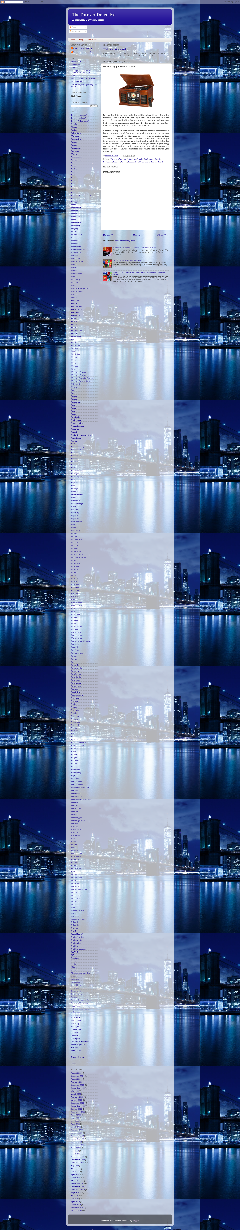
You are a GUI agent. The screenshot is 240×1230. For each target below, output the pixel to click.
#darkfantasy (76, 306)
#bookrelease (76, 211)
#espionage (76, 336)
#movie (74, 572)
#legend (74, 516)
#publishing (144, 162)
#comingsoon (77, 261)
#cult (73, 285)
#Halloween (76, 420)
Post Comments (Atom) (125, 241)
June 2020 (75, 1169)
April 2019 (75, 1202)
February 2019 (77, 1208)
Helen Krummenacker (83, 52)
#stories (74, 824)
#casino (74, 232)
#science (74, 749)
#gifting (74, 408)
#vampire (75, 886)
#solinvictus (76, 797)
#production (133, 162)
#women (74, 928)
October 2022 (76, 1109)
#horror (74, 453)
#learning (75, 513)
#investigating (77, 477)
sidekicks (74, 1036)
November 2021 (77, 1139)
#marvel (74, 542)
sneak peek (75, 1039)
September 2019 (78, 1190)
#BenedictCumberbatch (81, 196)
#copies (74, 264)
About (72, 39)
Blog (81, 39)
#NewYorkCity (77, 605)
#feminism (75, 354)
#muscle (74, 578)
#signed (74, 776)
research (74, 1033)
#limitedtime (76, 522)
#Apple (74, 154)
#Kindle (74, 492)
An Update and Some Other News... (128, 260)
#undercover (76, 877)
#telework (75, 850)
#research (75, 725)
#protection (76, 686)
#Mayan (74, 545)
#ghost (74, 396)
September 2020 (78, 1163)
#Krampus (75, 501)
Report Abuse (77, 1057)
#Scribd (74, 752)
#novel (124, 162)
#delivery (75, 312)
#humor (74, 462)
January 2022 (76, 1133)
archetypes (75, 976)
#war (73, 907)
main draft (75, 1018)
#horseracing (76, 456)
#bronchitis (76, 223)
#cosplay (74, 267)
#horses (74, 459)
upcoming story (78, 1045)
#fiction (74, 357)
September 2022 (78, 1112)
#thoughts (75, 859)
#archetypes (76, 160)
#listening (75, 531)
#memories (76, 551)
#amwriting (76, 139)
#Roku (73, 734)
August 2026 (76, 1073)
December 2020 (77, 1157)
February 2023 (77, 1097)
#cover (74, 270)
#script (74, 755)
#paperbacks (76, 635)
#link (73, 525)
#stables (74, 815)
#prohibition (76, 677)
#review (74, 731)
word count (75, 1051)
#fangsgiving (76, 345)
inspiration (76, 1015)
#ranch (74, 707)
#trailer (74, 871)
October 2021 (76, 1142)
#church (74, 255)
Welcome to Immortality (116, 49)
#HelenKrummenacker (81, 435)
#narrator (75, 593)
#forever (74, 369)
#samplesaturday (78, 743)
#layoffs (74, 510)
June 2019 (75, 1196)
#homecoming (77, 447)
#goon (73, 414)
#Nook (73, 611)
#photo (74, 656)
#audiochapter (77, 181)
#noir (73, 608)
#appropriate (76, 157)
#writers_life (76, 940)
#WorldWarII (77, 934)
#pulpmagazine (77, 695)
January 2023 (76, 1100)
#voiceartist (76, 895)
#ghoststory (76, 402)
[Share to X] (129, 156)
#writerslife (76, 943)
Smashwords (76, 82)
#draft (73, 327)
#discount (75, 321)
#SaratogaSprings (78, 746)
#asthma (74, 169)
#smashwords (77, 785)
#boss (73, 220)
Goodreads (75, 65)
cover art (74, 988)
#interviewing (77, 471)
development (76, 994)
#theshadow (76, 856)
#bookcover (76, 208)
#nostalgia (75, 614)
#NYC (73, 623)
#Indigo (74, 468)
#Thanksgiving (77, 853)
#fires (73, 363)
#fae (72, 339)
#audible (132, 159)
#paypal (74, 647)
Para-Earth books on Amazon (84, 79)
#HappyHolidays (78, 423)
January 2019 (76, 1211)
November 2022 (78, 1106)
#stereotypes (76, 818)
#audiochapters (77, 184)
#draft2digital (76, 330)
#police (74, 659)
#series (154, 162)
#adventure (76, 133)
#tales (73, 841)
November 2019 (77, 1187)
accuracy (74, 970)
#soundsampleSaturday (81, 800)
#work (73, 931)
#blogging (75, 202)
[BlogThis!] (127, 156)
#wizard (74, 922)
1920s (73, 961)
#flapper (74, 366)
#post (73, 662)
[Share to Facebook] (131, 156)
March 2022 (76, 1127)
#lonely (74, 534)
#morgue (75, 566)
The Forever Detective (93, 14)
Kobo (73, 68)
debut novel (76, 991)
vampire (74, 1048)
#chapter (74, 241)
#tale (73, 838)
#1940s (74, 124)
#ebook (74, 333)
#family (74, 342)
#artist (73, 166)
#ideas (73, 465)
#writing (74, 946)
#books (74, 214)
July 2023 (75, 1091)
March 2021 (76, 1154)
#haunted (75, 429)
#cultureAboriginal (79, 288)
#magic (74, 537)
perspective (76, 1021)
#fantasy (74, 348)
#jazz (73, 486)
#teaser (74, 844)
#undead (74, 874)
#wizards (74, 925)
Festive (74, 997)
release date (76, 1030)
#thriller (161, 162)
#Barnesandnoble (78, 190)
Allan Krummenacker (83, 48)
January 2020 (76, 1181)
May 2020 (75, 1172)
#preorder (75, 665)
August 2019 (76, 1193)
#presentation (77, 668)
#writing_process (78, 949)
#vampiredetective (79, 889)
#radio (73, 704)
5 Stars (73, 967)
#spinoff (74, 806)
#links (73, 528)
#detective (107, 162)
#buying (74, 229)
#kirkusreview (77, 495)
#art (72, 163)
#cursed (74, 294)
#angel (74, 142)
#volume (75, 901)
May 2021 (75, 1151)
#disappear (75, 318)
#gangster (75, 390)
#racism (74, 701)
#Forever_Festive (78, 375)
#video (74, 892)
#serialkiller (76, 761)
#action (74, 130)
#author (74, 187)
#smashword (76, 782)
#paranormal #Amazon (81, 641)
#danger (74, 303)
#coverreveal (76, 273)
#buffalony (75, 226)
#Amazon (75, 136)
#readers (74, 713)
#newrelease (76, 602)
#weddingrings (77, 910)
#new (73, 599)
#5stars (74, 127)
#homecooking (77, 450)
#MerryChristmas (79, 557)
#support (75, 832)
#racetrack (75, 698)
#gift (73, 405)
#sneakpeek (76, 794)
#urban (74, 880)
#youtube (75, 958)
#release (74, 719)
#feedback (75, 351)
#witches (74, 916)
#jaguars (74, 483)
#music (74, 581)
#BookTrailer (76, 217)
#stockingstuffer (78, 821)
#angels (74, 145)
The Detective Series (80, 1042)
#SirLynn (75, 779)
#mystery (75, 587)
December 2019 (77, 1184)
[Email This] (124, 156)
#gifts (73, 411)
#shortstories (76, 770)
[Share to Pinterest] (134, 156)
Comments (76, 31)
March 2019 (76, 1205)
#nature (74, 596)
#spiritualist (76, 809)
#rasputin (75, 710)
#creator (74, 282)
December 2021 (77, 1136)
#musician (75, 584)
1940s (73, 964)
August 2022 (76, 1115)
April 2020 (75, 1175)
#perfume (75, 650)
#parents (74, 644)
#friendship (76, 384)
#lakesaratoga (77, 504)
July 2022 (75, 1118)
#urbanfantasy (77, 883)
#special (74, 803)
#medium (75, 548)
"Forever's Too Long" (119, 159)
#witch (74, 913)
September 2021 (78, 1145)
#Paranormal (76, 638)
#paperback (76, 632)
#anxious (75, 151)
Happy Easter (76, 1006)
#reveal (74, 728)
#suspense (75, 835)
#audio (140, 159)
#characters (76, 247)
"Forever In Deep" (78, 118)
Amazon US (76, 62)
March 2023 (76, 1094)
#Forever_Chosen (78, 372)
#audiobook (149, 159)
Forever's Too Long (79, 1003)
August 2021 (76, 1148)
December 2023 (77, 1085)
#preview (75, 671)
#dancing (75, 300)
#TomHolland (77, 868)
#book (157, 159)
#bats (73, 193)
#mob (73, 560)
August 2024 (76, 1079)
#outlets (74, 629)
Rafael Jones (76, 1027)
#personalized (77, 653)
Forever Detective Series (81, 1000)
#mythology (76, 590)
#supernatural (77, 829)
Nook (73, 76)
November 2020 (78, 1160)
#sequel (74, 758)
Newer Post (109, 235)
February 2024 (77, 1082)
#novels (74, 620)
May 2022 (75, 1121)
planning (75, 1024)
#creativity (75, 279)
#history (116, 162)
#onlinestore (76, 626)
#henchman (76, 438)
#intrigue (75, 474)
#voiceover (76, 898)
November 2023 (78, 1088)
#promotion (76, 683)
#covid (73, 276)
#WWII (74, 952)
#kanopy (74, 489)
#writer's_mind (77, 937)
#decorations (76, 309)
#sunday (74, 826)
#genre (74, 393)
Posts (73, 27)
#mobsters (75, 563)
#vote (73, 904)
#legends (74, 519)
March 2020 (76, 1178)
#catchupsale (76, 235)
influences (75, 1012)
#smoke (74, 791)
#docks (74, 324)
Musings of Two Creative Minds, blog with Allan (81, 72)
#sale (73, 737)
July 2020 (75, 1166)
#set (72, 767)
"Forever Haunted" (79, 115)
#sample (74, 740)
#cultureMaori (77, 291)
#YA (72, 955)
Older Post (163, 235)
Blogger (135, 1221)
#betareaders (76, 199)
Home (136, 235)
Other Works (92, 39)
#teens (73, 847)
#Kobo (73, 498)
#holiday (74, 444)
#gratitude (75, 417)
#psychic (74, 689)
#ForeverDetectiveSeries (81, 378)
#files (73, 360)
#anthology (76, 148)
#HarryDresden (77, 426)
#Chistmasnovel (78, 250)
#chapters (75, 244)
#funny (74, 387)
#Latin (73, 507)
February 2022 (77, 1130)
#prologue (75, 680)
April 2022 (75, 1124)
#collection (75, 258)
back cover (75, 982)
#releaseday (76, 722)
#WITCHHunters (78, 919)
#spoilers (75, 812)
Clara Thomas (77, 985)
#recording (75, 716)
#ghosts (74, 399)
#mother (74, 569)
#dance (74, 297)
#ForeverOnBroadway (80, 381)
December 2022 (77, 1103)
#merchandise (77, 554)
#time (73, 865)
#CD (72, 238)
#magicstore (76, 539)
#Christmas (76, 252)
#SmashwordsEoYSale (80, 788)
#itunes (74, 480)
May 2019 (75, 1199)
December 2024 (77, 1076)
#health (74, 432)
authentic (75, 979)
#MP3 (73, 575)
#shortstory (76, 773)
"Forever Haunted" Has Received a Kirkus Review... (135, 248)
